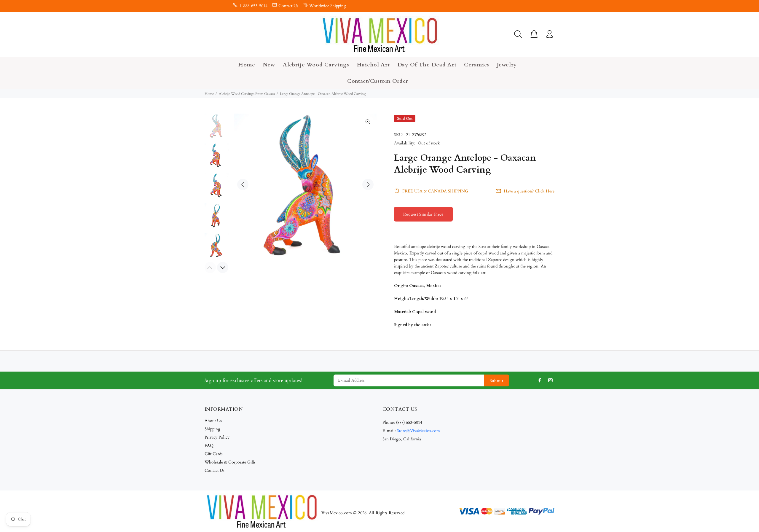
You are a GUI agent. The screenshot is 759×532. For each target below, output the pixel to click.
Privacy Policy (217, 437)
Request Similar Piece (423, 214)
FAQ (209, 445)
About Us (213, 420)
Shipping (212, 429)
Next (368, 184)
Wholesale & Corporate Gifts (230, 462)
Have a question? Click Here (529, 191)
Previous (242, 184)
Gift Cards (214, 454)
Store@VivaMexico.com (418, 431)
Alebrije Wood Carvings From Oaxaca (247, 93)
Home (209, 93)
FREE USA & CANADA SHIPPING (435, 191)
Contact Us (288, 6)
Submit (496, 380)
